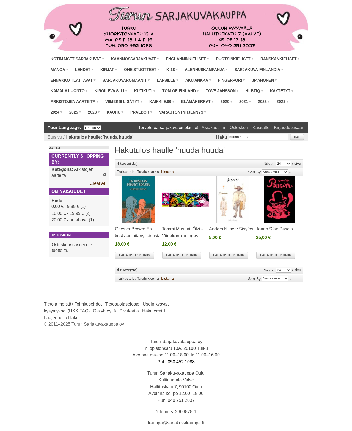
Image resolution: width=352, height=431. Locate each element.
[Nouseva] (290, 171)
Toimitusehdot (88, 304)
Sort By (254, 172)
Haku (221, 137)
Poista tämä (104, 174)
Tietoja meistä (57, 304)
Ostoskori (239, 127)
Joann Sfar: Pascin (274, 229)
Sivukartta (129, 311)
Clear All (98, 183)
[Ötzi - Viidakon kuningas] (185, 199)
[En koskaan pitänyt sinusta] (138, 199)
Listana (167, 171)
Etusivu (55, 137)
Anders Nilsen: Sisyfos (231, 229)
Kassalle (261, 127)
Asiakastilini (213, 127)
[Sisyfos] (232, 199)
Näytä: (269, 163)
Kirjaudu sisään (289, 127)
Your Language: (64, 127)
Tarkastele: (126, 171)
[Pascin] (279, 199)
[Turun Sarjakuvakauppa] (176, 27)
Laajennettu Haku (61, 317)
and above (69, 220)
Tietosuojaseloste (122, 304)
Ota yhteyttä (104, 311)
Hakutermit (152, 311)
